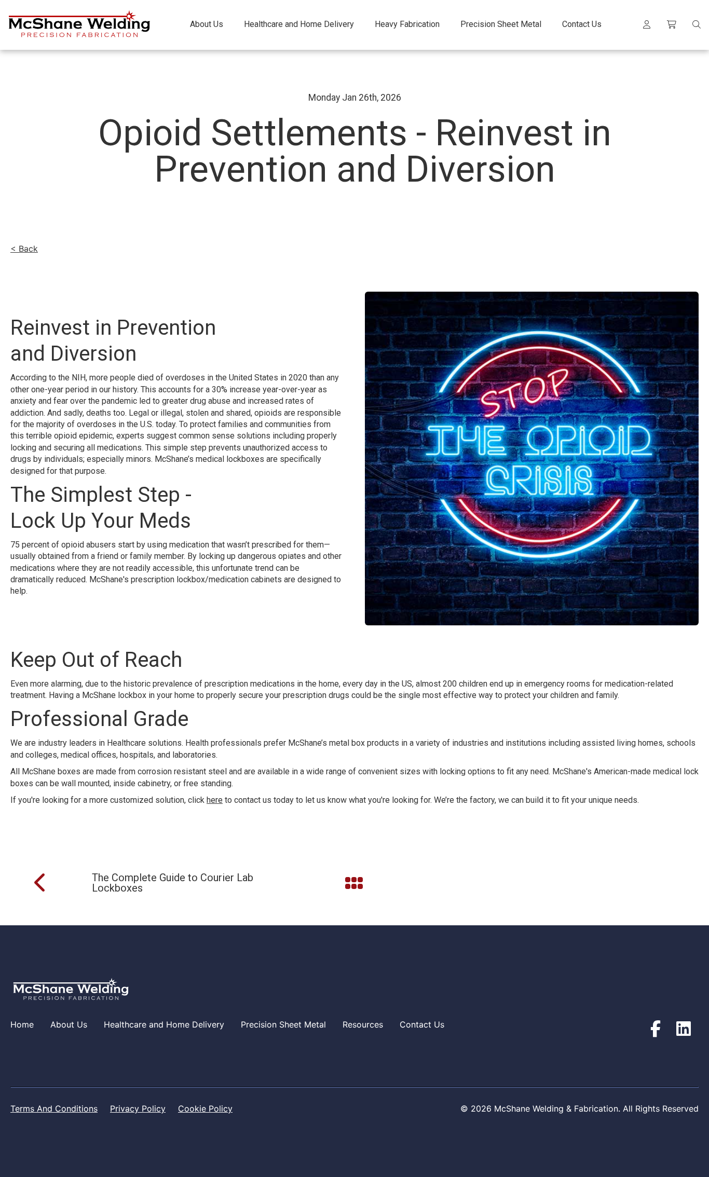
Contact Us (422, 1024)
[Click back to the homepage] (78, 25)
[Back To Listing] (354, 882)
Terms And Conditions (54, 1108)
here (215, 800)
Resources (363, 1024)
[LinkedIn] (683, 1029)
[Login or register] (646, 24)
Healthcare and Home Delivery (164, 1024)
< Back (24, 248)
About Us (68, 1024)
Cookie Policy (205, 1108)
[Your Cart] (671, 24)
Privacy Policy (138, 1108)
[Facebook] (655, 1029)
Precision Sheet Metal (283, 1024)
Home (22, 1024)
